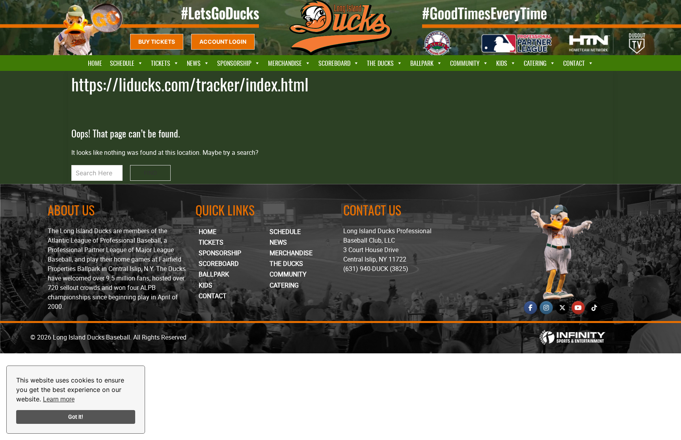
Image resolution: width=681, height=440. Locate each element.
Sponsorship (234, 63)
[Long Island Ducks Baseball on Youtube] (578, 307)
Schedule (122, 63)
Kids (501, 63)
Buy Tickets (156, 41)
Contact (574, 63)
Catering (535, 63)
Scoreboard (334, 63)
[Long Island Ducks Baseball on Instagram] (546, 307)
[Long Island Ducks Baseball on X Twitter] (562, 307)
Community (465, 63)
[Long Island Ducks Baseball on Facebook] (530, 307)
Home (95, 63)
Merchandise (285, 63)
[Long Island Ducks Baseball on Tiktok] (594, 307)
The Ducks (380, 63)
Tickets (160, 63)
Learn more (58, 399)
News (194, 63)
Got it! (75, 416)
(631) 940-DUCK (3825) (375, 268)
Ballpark (422, 63)
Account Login (222, 41)
